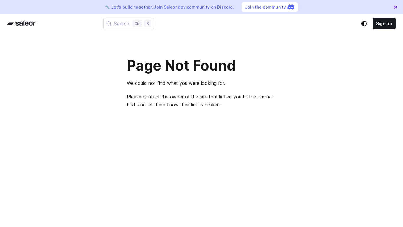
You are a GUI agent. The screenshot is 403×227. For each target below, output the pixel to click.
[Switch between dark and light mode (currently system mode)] (364, 23)
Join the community (265, 6)
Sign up (384, 23)
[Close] (395, 7)
